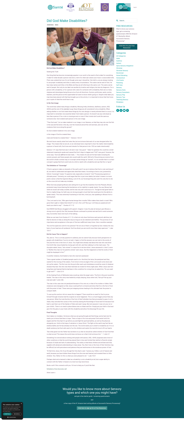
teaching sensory (122, 99)
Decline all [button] (17, 414)
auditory (119, 61)
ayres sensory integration (124, 66)
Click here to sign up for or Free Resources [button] (92, 408)
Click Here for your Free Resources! (127, 47)
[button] (12, 417)
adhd (118, 58)
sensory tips (120, 97)
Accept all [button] (7, 414)
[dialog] (12, 411)
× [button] (21, 403)
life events (120, 80)
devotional (119, 73)
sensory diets (121, 90)
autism (118, 63)
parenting (119, 83)
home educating (121, 75)
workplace (119, 102)
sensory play (120, 95)
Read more (13, 411)
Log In (135, 7)
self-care (119, 85)
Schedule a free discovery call (57, 369)
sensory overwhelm (123, 92)
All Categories (121, 56)
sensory (56, 24)
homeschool (120, 78)
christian (119, 68)
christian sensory (50, 24)
